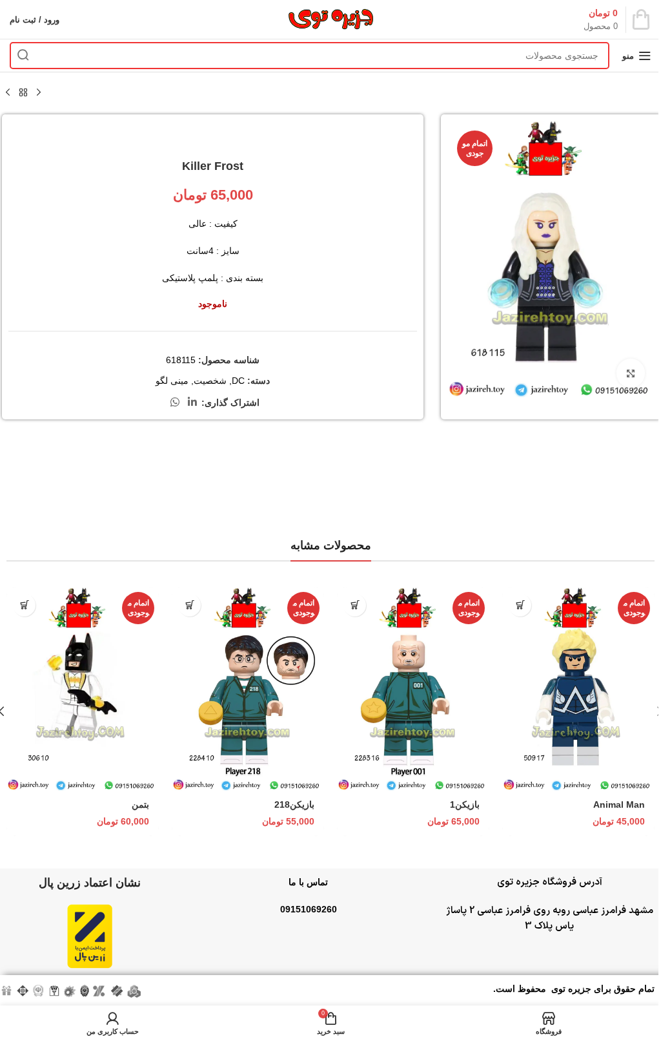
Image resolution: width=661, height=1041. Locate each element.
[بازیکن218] (248, 689)
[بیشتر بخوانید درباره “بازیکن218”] (189, 605)
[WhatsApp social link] (174, 402)
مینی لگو (172, 380)
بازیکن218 (294, 804)
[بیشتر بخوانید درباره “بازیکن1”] (354, 605)
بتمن (140, 804)
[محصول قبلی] (38, 93)
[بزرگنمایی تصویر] (630, 373)
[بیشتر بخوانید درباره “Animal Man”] (520, 605)
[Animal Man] (578, 689)
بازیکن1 (465, 804)
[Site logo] (330, 19)
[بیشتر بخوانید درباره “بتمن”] (24, 605)
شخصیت (210, 380)
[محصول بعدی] (7, 93)
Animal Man (619, 804)
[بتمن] (82, 689)
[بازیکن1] (413, 689)
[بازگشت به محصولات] (23, 93)
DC (238, 380)
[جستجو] (23, 55)
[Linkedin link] (192, 402)
